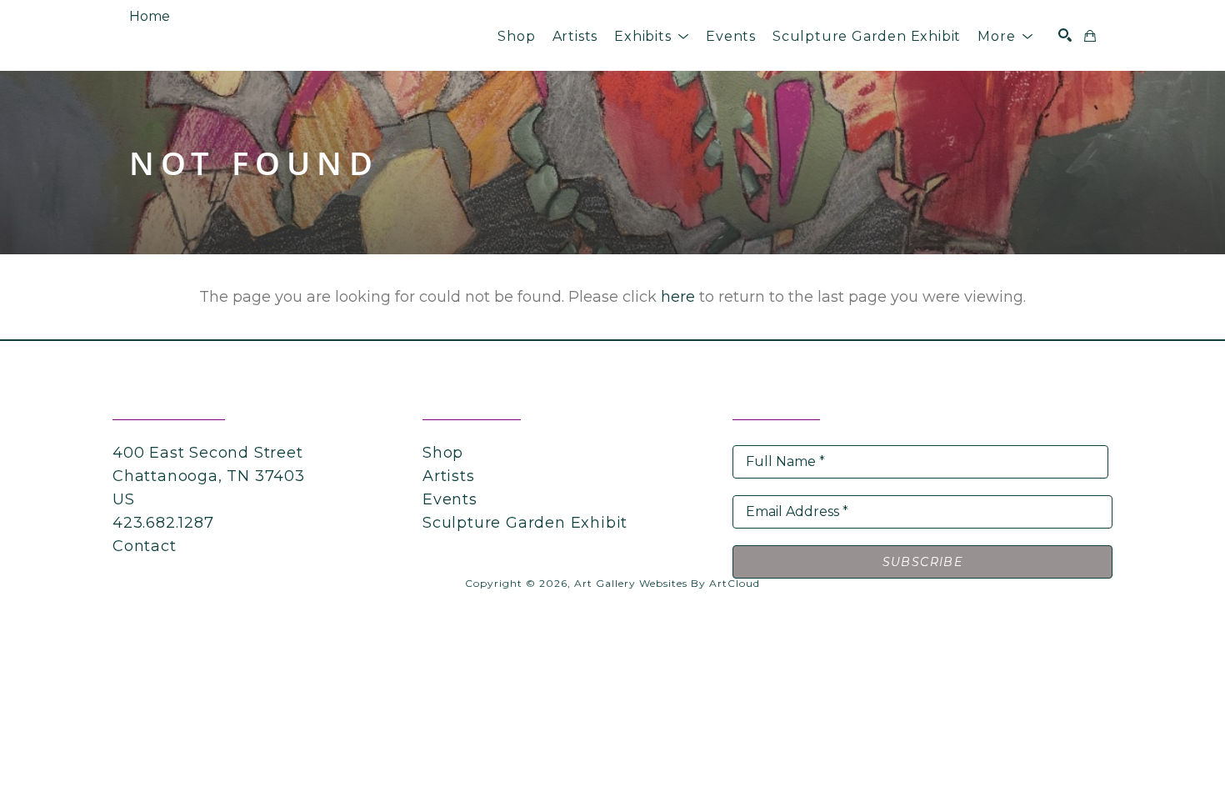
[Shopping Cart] (1090, 36)
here (678, 297)
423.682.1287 (163, 523)
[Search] (1065, 35)
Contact (144, 546)
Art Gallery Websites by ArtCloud (667, 583)
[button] (651, 36)
